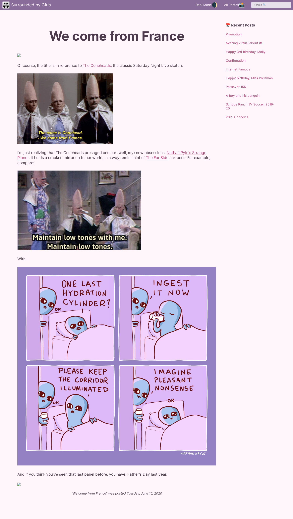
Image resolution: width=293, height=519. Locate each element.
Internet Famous (238, 69)
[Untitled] (19, 55)
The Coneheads (97, 65)
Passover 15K (236, 87)
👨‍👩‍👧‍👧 (6, 5)
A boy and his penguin (243, 96)
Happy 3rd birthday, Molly (245, 52)
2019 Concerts (237, 117)
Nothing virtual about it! (244, 43)
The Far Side (157, 157)
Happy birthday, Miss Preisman (249, 78)
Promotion (234, 34)
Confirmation (236, 60)
